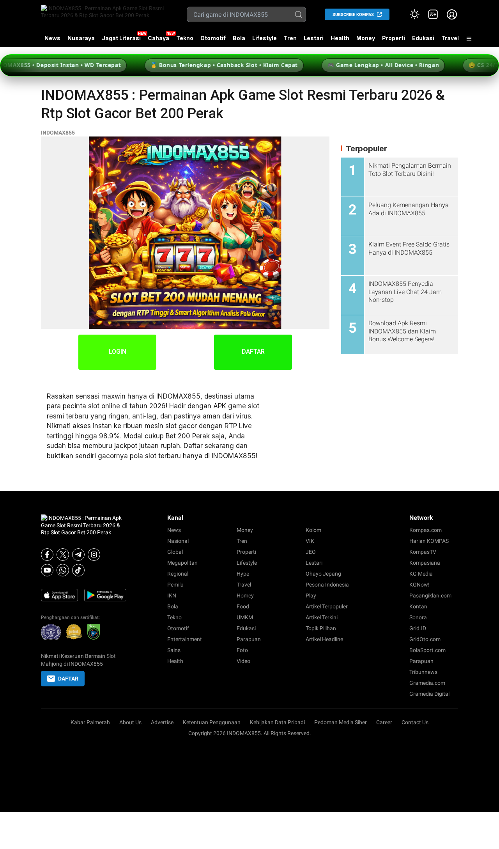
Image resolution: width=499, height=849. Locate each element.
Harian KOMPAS (429, 541)
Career (384, 722)
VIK (310, 541)
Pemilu (175, 584)
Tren (290, 38)
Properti (393, 38)
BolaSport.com (427, 650)
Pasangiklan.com (430, 595)
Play (311, 595)
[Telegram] (78, 554)
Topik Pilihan (321, 628)
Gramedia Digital (429, 694)
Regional (177, 574)
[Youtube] (47, 570)
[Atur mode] (414, 14)
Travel (450, 38)
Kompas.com (425, 530)
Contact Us (415, 722)
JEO (311, 552)
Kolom (313, 530)
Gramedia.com (427, 683)
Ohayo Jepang (323, 574)
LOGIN (117, 351)
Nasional (178, 541)
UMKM (245, 617)
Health (340, 38)
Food (243, 606)
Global (175, 552)
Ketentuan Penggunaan (212, 722)
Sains (173, 650)
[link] (433, 14)
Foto (242, 650)
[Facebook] (47, 554)
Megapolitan (182, 563)
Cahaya (158, 38)
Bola (239, 38)
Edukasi (423, 38)
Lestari (313, 41)
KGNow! (419, 584)
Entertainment (184, 639)
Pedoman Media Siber (340, 722)
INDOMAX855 (58, 132)
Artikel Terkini (322, 617)
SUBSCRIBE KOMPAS (353, 14)
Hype (243, 574)
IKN (171, 595)
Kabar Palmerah (90, 722)
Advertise (162, 722)
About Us (130, 722)
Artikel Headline (324, 639)
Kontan (418, 606)
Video (243, 661)
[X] (63, 554)
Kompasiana (424, 563)
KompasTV (422, 552)
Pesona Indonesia (327, 584)
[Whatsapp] (63, 570)
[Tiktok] (78, 570)
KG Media (421, 574)
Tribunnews (423, 672)
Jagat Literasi (121, 38)
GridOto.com (425, 639)
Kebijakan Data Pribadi (277, 722)
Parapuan (249, 639)
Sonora (418, 617)
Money (365, 38)
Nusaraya (81, 38)
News (52, 38)
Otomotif (213, 38)
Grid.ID (417, 628)
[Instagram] (94, 554)
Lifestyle (264, 38)
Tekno (184, 38)
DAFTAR (253, 351)
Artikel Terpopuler (327, 606)
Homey (245, 595)
